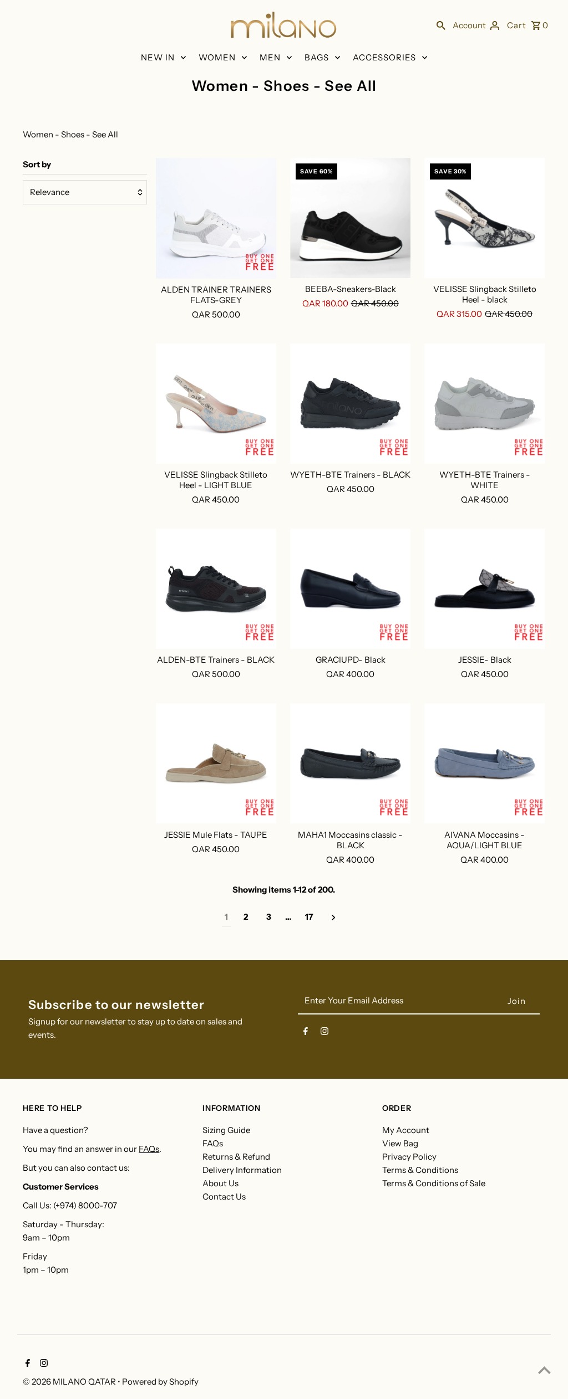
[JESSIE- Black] (484, 589)
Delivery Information (242, 1170)
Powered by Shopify (160, 1381)
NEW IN (158, 57)
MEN (270, 57)
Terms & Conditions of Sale (433, 1183)
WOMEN (217, 57)
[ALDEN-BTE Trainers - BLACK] (216, 589)
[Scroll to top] (544, 1369)
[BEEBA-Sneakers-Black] (350, 218)
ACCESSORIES (384, 57)
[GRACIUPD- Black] (350, 589)
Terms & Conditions (420, 1170)
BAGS (317, 57)
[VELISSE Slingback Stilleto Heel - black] (484, 218)
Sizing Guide (226, 1130)
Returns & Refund (236, 1156)
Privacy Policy (409, 1156)
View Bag (400, 1143)
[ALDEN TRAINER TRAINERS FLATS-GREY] (216, 218)
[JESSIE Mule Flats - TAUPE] (216, 763)
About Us (220, 1183)
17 (309, 916)
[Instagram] (324, 1033)
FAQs (149, 1149)
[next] (333, 917)
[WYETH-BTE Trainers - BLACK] (350, 404)
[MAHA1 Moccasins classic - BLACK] (350, 763)
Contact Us (224, 1196)
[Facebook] (305, 1033)
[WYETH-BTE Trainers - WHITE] (484, 404)
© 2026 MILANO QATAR (70, 1381)
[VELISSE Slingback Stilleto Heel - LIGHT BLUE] (216, 404)
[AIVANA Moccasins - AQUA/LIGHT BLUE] (484, 763)
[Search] (441, 25)
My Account (405, 1130)
